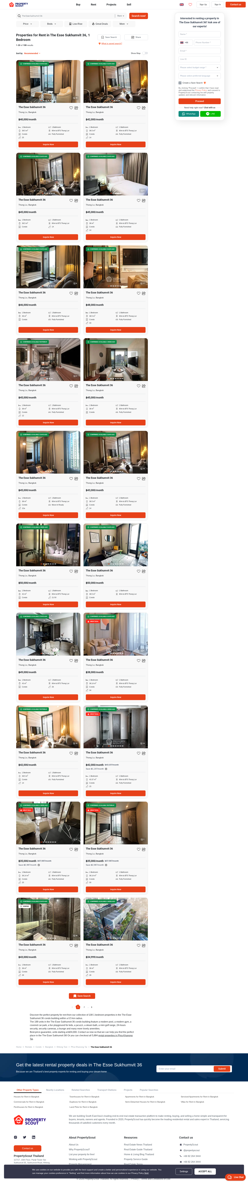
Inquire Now (48, 144)
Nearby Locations (55, 1090)
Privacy (135, 1179)
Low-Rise (77, 24)
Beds (50, 24)
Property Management (80, 1164)
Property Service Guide (136, 1159)
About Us (73, 1144)
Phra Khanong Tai (79, 1047)
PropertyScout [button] (190, 1144)
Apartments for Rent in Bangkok (139, 1097)
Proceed (199, 101)
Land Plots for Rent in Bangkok (83, 1107)
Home (19, 1047)
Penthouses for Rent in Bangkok (28, 1107)
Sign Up (203, 4)
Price (25, 24)
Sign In (218, 4)
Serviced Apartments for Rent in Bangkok (199, 1097)
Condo (39, 1047)
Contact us (235, 4)
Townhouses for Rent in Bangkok (84, 1097)
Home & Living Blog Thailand (139, 1154)
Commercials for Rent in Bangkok (29, 1102)
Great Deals (102, 24)
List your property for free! (82, 1154)
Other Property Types (28, 1090)
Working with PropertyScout (83, 1159)
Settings (184, 1171)
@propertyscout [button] (191, 1150)
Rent (93, 4)
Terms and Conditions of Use (155, 1179)
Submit (222, 1068)
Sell (129, 4)
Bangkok (49, 1047)
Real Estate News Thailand (138, 1144)
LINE (213, 114)
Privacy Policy (201, 90)
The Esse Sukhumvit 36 (101, 1047)
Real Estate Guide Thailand (138, 1149)
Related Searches (81, 1090)
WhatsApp (190, 114)
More (122, 24)
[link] (146, 1173)
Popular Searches (149, 1090)
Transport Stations (106, 1090)
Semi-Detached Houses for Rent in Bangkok (145, 1102)
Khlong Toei (62, 1047)
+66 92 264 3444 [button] (192, 1156)
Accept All (205, 1171)
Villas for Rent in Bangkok (192, 1102)
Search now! (139, 15)
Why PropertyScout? (79, 1149)
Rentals (28, 1047)
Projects (128, 1090)
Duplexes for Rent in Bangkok (82, 1102)
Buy (78, 4)
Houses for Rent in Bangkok (26, 1097)
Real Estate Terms (133, 1164)
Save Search (111, 37)
